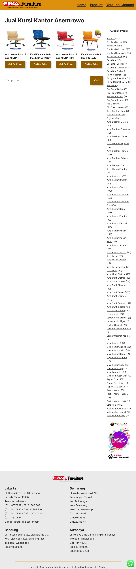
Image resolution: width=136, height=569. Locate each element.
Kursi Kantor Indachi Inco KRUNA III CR (66, 56)
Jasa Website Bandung (96, 567)
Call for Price (15, 64)
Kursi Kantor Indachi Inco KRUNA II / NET (40, 56)
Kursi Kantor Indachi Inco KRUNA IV (91, 56)
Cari (96, 80)
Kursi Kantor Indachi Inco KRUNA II (15, 56)
